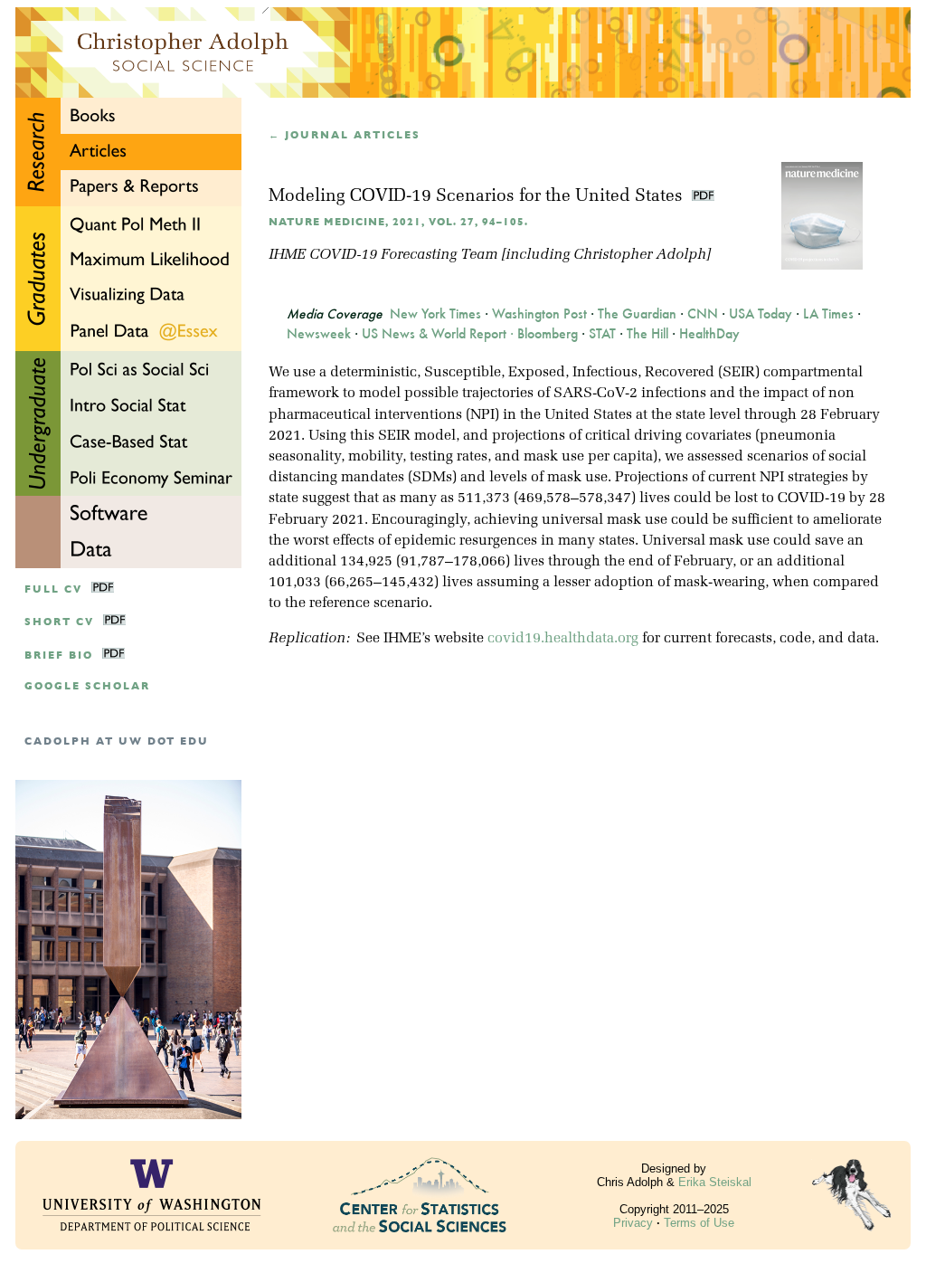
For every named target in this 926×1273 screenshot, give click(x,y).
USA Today (760, 314)
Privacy (633, 1223)
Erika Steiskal (714, 1182)
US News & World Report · (439, 334)
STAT (602, 334)
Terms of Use (699, 1223)
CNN (702, 314)
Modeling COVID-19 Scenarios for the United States (478, 196)
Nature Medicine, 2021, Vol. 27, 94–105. (398, 222)
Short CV (59, 622)
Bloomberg (547, 334)
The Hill (647, 334)
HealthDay (709, 334)
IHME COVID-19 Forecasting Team (383, 255)
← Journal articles (344, 135)
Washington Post (539, 314)
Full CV (53, 589)
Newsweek (319, 334)
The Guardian (637, 314)
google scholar (87, 686)
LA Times (828, 314)
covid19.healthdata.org (562, 639)
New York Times (435, 314)
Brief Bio (58, 655)
